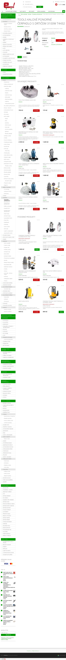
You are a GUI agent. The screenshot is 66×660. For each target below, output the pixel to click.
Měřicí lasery (6, 159)
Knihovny (6, 276)
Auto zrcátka (6, 50)
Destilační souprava (7, 315)
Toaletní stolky (7, 245)
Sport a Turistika (6, 401)
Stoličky (5, 269)
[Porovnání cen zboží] (3, 658)
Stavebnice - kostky (8, 489)
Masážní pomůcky (7, 418)
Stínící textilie (7, 226)
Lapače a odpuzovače (8, 231)
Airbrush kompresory (8, 357)
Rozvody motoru (7, 26)
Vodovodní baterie (7, 283)
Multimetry (6, 193)
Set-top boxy (6, 345)
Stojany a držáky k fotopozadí (7, 389)
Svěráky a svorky (7, 135)
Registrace (63, 1)
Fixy (4, 493)
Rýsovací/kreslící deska (8, 503)
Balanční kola (6, 525)
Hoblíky (5, 137)
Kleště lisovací (8, 125)
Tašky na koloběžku (8, 479)
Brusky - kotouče (7, 107)
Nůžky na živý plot (7, 206)
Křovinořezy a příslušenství (7, 203)
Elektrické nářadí (7, 86)
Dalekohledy (6, 410)
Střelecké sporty (7, 458)
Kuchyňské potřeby (7, 295)
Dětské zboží (5, 485)
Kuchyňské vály (7, 288)
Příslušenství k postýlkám (9, 258)
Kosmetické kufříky (7, 554)
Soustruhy (6, 176)
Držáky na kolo (7, 471)
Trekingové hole (7, 453)
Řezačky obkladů (8, 133)
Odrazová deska (7, 391)
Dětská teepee (6, 517)
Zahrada (5, 197)
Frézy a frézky (7, 144)
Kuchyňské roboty (7, 287)
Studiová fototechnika (5, 381)
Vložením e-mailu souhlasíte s (7, 638)
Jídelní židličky (6, 527)
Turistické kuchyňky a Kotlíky (8, 406)
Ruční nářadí (6, 116)
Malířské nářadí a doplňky (7, 353)
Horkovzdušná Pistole (8, 110)
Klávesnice (5, 320)
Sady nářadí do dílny (8, 155)
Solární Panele (6, 235)
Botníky (5, 260)
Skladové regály (7, 157)
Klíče (4, 48)
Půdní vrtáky (6, 213)
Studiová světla (7, 384)
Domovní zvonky (7, 285)
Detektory (5, 430)
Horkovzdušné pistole (9, 103)
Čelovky (5, 454)
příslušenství (6, 386)
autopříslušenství (7, 33)
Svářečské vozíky (8, 90)
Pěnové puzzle (6, 513)
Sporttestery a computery (9, 416)
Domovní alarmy (7, 368)
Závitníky (7, 122)
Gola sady (7, 127)
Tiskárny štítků (6, 341)
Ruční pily (6, 228)
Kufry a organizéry (7, 434)
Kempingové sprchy (7, 445)
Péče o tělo (5, 539)
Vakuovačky (6, 297)
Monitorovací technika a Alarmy (6, 361)
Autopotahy (6, 64)
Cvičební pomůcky (8, 422)
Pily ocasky (6, 114)
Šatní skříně (6, 253)
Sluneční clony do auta (9, 58)
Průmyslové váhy (7, 161)
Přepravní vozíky (7, 183)
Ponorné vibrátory (7, 140)
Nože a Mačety (6, 436)
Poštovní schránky (7, 293)
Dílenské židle (7, 174)
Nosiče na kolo (7, 477)
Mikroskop (5, 324)
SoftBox (5, 395)
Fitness (5, 414)
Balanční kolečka (7, 475)
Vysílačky (5, 331)
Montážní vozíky (8, 180)
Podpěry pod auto (7, 62)
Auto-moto (23, 11)
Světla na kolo (7, 473)
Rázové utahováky (7, 44)
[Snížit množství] (55, 41)
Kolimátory (6, 463)
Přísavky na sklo (8, 165)
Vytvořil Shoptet (62, 655)
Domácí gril (6, 301)
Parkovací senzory (7, 66)
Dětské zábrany (6, 495)
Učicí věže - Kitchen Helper (8, 274)
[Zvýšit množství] (55, 39)
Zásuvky (5, 329)
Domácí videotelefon (8, 366)
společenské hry (7, 529)
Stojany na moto (7, 60)
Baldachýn (5, 487)
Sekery (4, 239)
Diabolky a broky (7, 465)
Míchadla (6, 112)
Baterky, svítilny (7, 403)
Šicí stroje (5, 333)
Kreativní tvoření (7, 491)
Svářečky (7, 88)
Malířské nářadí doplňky (6, 349)
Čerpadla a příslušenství (7, 200)
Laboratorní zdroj (7, 191)
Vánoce (5, 307)
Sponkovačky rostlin (8, 233)
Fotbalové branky (7, 521)
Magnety (6, 185)
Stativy (4, 397)
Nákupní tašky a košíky (9, 262)
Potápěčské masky (7, 443)
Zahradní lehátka (7, 256)
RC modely (5, 497)
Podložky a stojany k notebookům (8, 327)
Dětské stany (6, 501)
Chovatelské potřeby (11, 11)
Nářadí (4, 42)
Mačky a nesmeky (7, 456)
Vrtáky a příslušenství (8, 84)
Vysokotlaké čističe (8, 218)
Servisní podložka (8, 129)
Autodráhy (5, 511)
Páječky (6, 92)
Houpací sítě (6, 247)
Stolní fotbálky (7, 509)
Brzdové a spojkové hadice (8, 24)
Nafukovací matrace (8, 266)
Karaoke (5, 523)
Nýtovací (7, 131)
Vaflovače (6, 299)
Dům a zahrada (41, 11)
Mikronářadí (7, 97)
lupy (4, 335)
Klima (4, 72)
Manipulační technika (8, 163)
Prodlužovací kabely (8, 142)
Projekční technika (7, 337)
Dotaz (47, 46)
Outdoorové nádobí (8, 428)
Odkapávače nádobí (8, 278)
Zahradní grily (6, 291)
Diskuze (24, 57)
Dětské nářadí (6, 519)
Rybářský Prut (6, 412)
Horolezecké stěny (7, 449)
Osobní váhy (6, 424)
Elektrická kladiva (8, 99)
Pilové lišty (7, 150)
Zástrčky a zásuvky (8, 29)
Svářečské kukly (8, 95)
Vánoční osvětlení (7, 311)
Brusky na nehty (7, 544)
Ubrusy (5, 271)
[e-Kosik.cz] (12, 5)
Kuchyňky (5, 531)
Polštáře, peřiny (7, 249)
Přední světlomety (7, 46)
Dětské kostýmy (7, 507)
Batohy (5, 408)
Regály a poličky (7, 515)
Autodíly (5, 21)
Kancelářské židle (7, 264)
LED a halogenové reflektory (7, 375)
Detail (61, 142)
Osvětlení (4, 372)
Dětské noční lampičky (8, 505)
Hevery (4, 37)
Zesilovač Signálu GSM (8, 237)
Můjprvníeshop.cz (35, 650)
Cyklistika (5, 469)
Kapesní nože (7, 438)
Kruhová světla (7, 393)
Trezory (5, 280)
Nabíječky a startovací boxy (8, 40)
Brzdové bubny (7, 31)
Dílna (4, 80)
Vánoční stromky (7, 309)
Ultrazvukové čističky (8, 552)
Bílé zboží (31, 11)
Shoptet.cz (29, 650)
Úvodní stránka (2, 11)
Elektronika (51, 11)
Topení (4, 195)
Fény (4, 432)
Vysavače (5, 52)
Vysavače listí (7, 208)
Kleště (6, 118)
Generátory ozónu (7, 74)
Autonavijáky (6, 56)
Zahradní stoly (7, 251)
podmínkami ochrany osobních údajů (6, 639)
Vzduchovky (6, 460)
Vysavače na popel (7, 305)
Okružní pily (6, 146)
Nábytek (5, 241)
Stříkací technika (7, 355)
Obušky (5, 481)
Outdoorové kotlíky (8, 447)
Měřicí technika (7, 187)
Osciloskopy (6, 189)
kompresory (6, 82)
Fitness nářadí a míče (8, 420)
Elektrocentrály (7, 168)
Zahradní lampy (7, 215)
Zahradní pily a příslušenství (7, 211)
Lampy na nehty (6, 550)
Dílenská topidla (7, 170)
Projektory (5, 343)
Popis (19, 57)
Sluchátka (5, 322)
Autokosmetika (6, 35)
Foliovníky (6, 224)
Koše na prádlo (7, 243)
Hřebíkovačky (7, 153)
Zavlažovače (6, 222)
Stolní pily (6, 148)
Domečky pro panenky (8, 499)
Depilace (5, 548)
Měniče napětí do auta (8, 54)
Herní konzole (6, 533)
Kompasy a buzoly (7, 426)
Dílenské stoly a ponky (8, 178)
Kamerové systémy (7, 364)
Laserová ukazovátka (8, 339)
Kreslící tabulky (7, 535)
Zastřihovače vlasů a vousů (8, 542)
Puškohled (5, 451)
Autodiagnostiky (7, 19)
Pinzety (5, 546)
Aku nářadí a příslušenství (9, 105)
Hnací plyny (6, 467)
